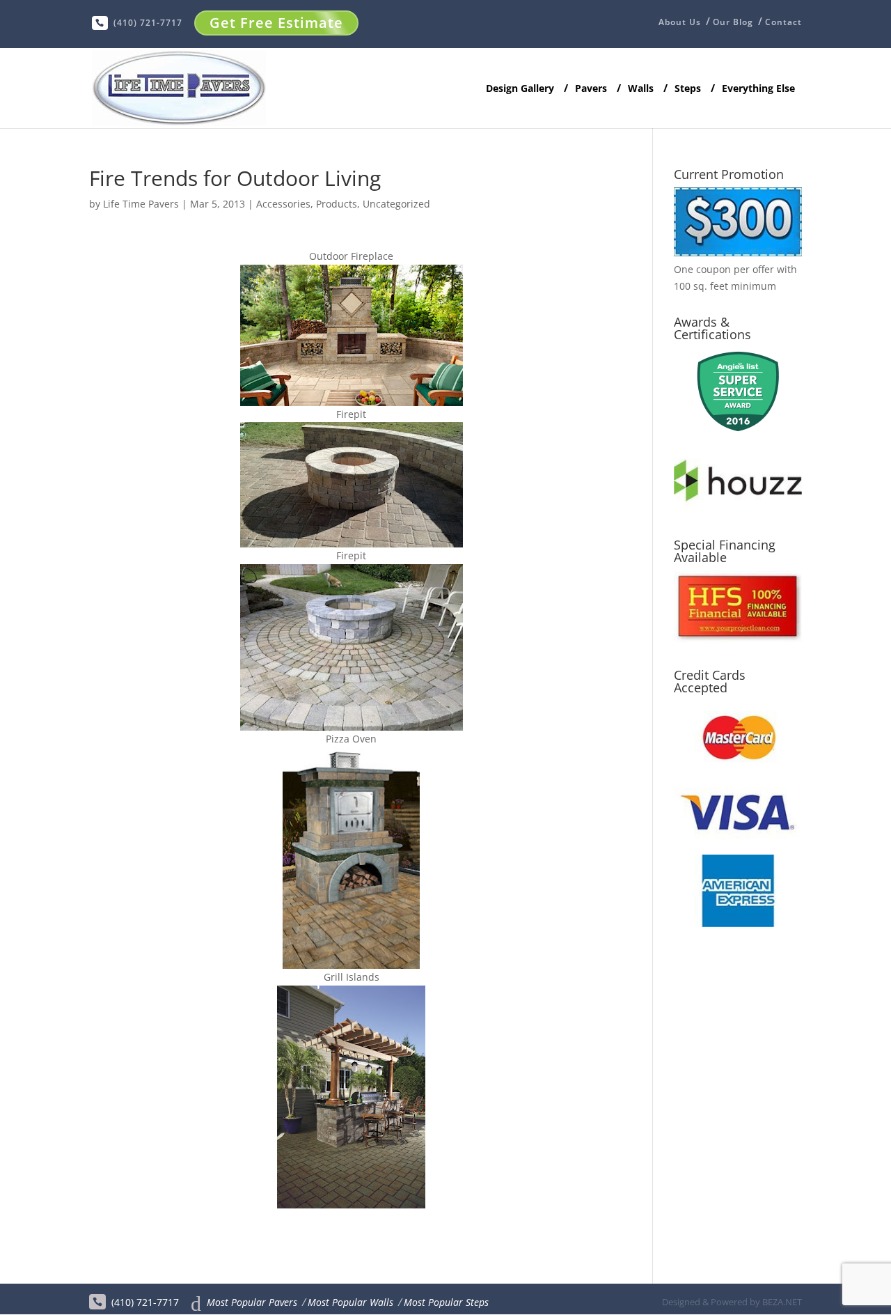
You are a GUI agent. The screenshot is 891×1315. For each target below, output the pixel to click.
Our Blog (733, 22)
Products (336, 203)
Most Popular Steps (446, 1302)
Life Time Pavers (141, 203)
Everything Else (758, 89)
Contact (783, 22)
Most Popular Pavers (252, 1302)
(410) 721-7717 (147, 23)
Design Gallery (520, 89)
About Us (680, 23)
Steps (688, 89)
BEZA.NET (782, 1301)
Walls (641, 89)
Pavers (591, 89)
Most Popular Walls (350, 1302)
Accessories (283, 203)
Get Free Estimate (276, 22)
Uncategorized (396, 203)
